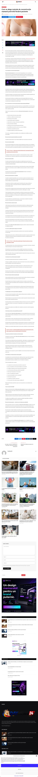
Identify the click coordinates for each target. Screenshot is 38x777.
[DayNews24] (19, 1)
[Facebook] (3, 43)
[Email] (3, 53)
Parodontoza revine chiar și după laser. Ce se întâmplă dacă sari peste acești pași (28, 521)
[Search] (35, 2)
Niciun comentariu (25, 14)
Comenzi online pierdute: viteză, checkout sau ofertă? (16, 634)
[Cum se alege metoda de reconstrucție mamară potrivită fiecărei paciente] (19, 27)
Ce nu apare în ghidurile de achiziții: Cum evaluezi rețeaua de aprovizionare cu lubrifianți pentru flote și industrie (27, 473)
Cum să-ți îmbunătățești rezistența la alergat (14, 666)
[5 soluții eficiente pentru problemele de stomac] (10, 482)
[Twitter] (3, 45)
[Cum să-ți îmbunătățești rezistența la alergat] (4, 668)
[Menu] (2, 2)
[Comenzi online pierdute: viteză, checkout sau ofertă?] (4, 636)
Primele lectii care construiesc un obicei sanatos (27, 489)
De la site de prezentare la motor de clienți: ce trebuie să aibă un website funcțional (20, 624)
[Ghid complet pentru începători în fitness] (4, 676)
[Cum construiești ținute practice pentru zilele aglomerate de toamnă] (10, 514)
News (6, 4)
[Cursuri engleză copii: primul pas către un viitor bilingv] (10, 530)
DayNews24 (7, 14)
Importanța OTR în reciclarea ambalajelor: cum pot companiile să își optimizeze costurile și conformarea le (27, 505)
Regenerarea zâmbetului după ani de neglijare (27, 445)
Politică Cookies (16, 775)
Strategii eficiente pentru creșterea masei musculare (16, 671)
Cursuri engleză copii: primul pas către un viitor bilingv (9, 537)
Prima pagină (3, 4)
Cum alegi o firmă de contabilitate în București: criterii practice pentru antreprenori (11, 445)
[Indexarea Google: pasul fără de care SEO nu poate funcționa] (4, 631)
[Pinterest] (3, 50)
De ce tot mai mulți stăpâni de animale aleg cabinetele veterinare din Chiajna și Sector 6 (10, 473)
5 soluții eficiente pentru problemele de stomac (9, 489)
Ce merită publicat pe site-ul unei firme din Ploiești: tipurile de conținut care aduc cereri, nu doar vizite (22, 620)
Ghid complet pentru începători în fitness (14, 675)
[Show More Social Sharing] (24, 17)
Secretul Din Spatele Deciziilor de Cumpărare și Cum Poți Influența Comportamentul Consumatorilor (10, 505)
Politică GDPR (21, 775)
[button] (36, 755)
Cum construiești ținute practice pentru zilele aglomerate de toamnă (10, 521)
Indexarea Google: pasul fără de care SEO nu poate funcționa (17, 629)
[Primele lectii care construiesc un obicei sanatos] (28, 482)
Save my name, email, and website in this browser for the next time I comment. (17, 565)
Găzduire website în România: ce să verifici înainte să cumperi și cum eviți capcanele (20, 661)
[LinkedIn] (3, 48)
